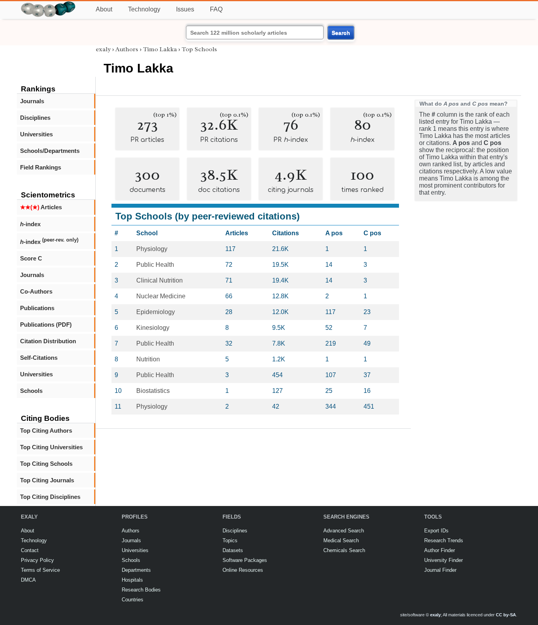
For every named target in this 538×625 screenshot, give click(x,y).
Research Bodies (141, 590)
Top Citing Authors (46, 430)
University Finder (443, 560)
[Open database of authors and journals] (48, 4)
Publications (37, 308)
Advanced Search (343, 531)
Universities (36, 134)
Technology (144, 9)
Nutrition (148, 359)
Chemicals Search (344, 550)
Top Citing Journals (47, 480)
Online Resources (243, 570)
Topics (230, 540)
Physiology (151, 249)
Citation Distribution (48, 341)
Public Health (155, 264)
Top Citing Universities (51, 447)
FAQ (216, 9)
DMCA (28, 580)
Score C (31, 258)
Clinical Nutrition (159, 280)
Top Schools (199, 49)
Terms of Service (40, 570)
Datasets (233, 550)
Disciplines (35, 117)
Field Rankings (40, 167)
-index (30, 224)
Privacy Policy (37, 560)
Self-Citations (39, 357)
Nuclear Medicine (161, 296)
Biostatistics (153, 390)
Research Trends (443, 540)
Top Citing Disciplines (50, 496)
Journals (32, 101)
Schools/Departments (50, 150)
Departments (136, 570)
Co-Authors (36, 291)
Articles (41, 207)
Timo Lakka (160, 49)
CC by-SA (506, 614)
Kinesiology (152, 327)
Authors (126, 49)
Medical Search (341, 540)
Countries (132, 600)
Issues (185, 9)
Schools (31, 390)
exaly (103, 49)
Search (341, 33)
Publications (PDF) (46, 324)
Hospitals (132, 580)
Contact (30, 550)
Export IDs (436, 531)
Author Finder (439, 550)
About (104, 9)
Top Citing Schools (46, 463)
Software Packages (245, 560)
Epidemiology (155, 312)
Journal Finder (440, 570)
